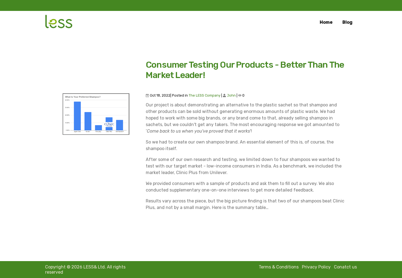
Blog (347, 22)
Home (326, 22)
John (231, 95)
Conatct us (345, 267)
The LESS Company (204, 95)
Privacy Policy (316, 267)
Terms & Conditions (279, 267)
